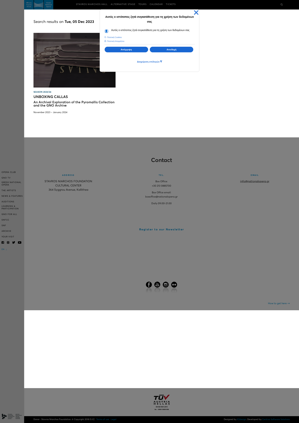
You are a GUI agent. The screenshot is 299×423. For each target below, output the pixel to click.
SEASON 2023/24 (42, 92)
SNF (4, 226)
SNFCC (5, 220)
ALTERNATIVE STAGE (123, 4)
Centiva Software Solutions (276, 419)
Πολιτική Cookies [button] (114, 37)
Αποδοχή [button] (171, 49)
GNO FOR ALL (9, 214)
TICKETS (171, 4)
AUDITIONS (8, 202)
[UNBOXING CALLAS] (74, 60)
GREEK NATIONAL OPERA (11, 183)
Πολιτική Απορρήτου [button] (115, 41)
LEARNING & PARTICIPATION (10, 207)
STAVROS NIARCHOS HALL (92, 4)
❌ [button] (196, 12)
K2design (241, 419)
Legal (113, 419)
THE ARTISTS (9, 191)
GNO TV (6, 178)
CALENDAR (156, 4)
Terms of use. (102, 419)
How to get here (277, 303)
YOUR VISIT (8, 237)
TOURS (142, 4)
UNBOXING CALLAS (50, 97)
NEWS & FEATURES (12, 196)
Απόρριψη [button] (126, 49)
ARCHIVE (6, 231)
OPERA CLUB (9, 172)
